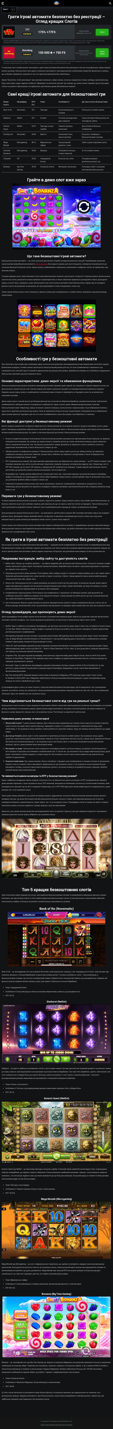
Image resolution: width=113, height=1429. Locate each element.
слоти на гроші (41, 264)
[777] (9, 37)
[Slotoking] (9, 58)
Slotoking (27, 50)
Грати (102, 32)
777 (27, 29)
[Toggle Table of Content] (11, 10)
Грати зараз (102, 52)
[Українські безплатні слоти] (56, 3)
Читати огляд (84, 31)
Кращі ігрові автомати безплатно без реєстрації (56, 1425)
